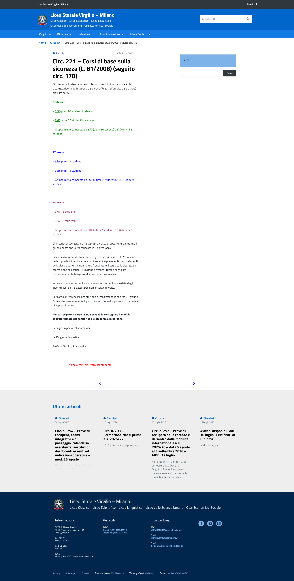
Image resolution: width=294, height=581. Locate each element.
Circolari (55, 43)
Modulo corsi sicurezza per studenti (90, 365)
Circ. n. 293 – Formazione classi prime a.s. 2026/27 (122, 435)
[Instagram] (219, 524)
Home (42, 43)
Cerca (186, 60)
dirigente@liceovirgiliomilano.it (167, 546)
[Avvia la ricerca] (248, 19)
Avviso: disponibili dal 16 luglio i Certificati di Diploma (217, 435)
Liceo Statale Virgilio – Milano (82, 19)
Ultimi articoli (67, 406)
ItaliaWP (147, 573)
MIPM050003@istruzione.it (164, 538)
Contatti (85, 573)
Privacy (56, 573)
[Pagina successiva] (194, 384)
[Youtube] (210, 524)
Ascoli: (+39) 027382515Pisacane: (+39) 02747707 (115, 531)
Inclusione (84, 34)
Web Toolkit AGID (179, 573)
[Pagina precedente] (99, 384)
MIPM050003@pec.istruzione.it (166, 530)
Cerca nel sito (208, 18)
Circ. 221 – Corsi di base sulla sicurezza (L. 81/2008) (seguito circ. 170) (94, 68)
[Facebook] (201, 524)
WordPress (116, 573)
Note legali (70, 573)
